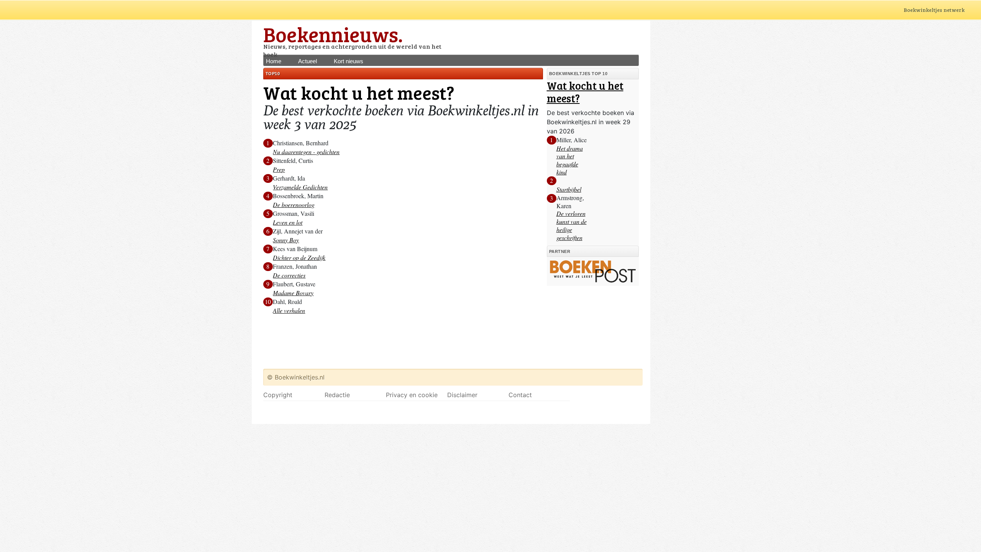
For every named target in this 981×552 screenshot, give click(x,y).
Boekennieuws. (333, 34)
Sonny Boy (286, 240)
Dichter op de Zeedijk (299, 257)
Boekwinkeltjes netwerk (934, 9)
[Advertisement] (549, 37)
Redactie (337, 395)
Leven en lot (287, 222)
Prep (279, 169)
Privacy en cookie (412, 395)
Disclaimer (462, 395)
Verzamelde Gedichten (300, 187)
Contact (520, 395)
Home (273, 61)
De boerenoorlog (294, 204)
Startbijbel (568, 189)
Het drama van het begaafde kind (569, 160)
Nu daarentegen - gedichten (306, 152)
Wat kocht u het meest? (585, 92)
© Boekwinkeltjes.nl (296, 377)
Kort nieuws (348, 61)
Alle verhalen (289, 310)
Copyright (277, 395)
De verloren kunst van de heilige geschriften (571, 225)
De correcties (289, 275)
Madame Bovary (293, 293)
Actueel (307, 61)
